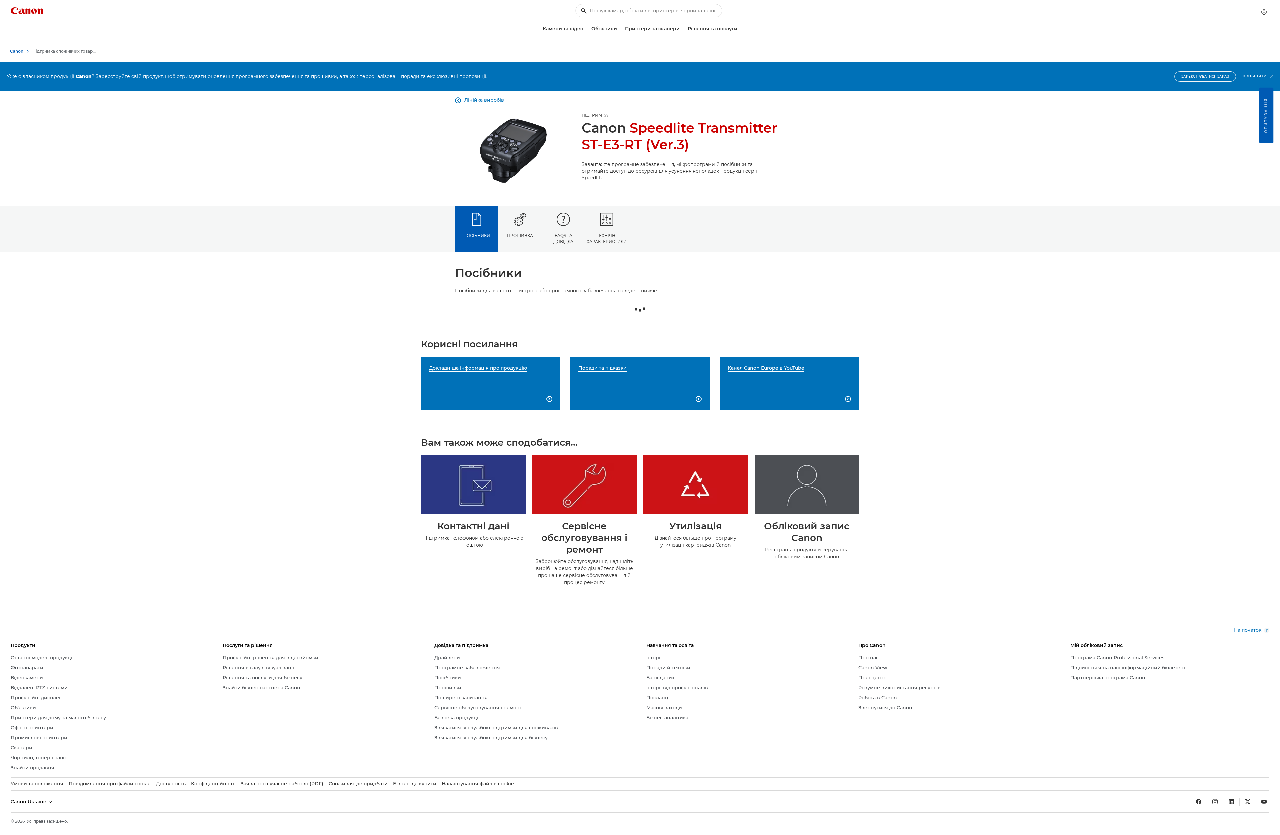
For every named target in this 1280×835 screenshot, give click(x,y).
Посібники (476, 235)
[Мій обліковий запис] (1264, 12)
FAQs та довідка (563, 238)
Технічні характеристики (607, 238)
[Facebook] (1198, 801)
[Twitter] (1247, 801)
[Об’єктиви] (619, 28)
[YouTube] (1264, 801)
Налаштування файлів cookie (478, 784)
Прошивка (520, 235)
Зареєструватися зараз (1205, 76)
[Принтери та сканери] (682, 28)
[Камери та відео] (586, 28)
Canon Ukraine (29, 802)
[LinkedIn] (1231, 801)
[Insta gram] (1215, 801)
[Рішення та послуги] (740, 28)
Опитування (1266, 115)
